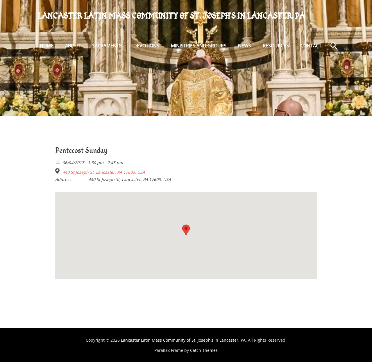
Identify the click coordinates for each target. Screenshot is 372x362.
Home (46, 45)
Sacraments (107, 45)
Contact (311, 45)
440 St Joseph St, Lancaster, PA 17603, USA (103, 172)
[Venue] (58, 171)
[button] (186, 230)
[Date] (58, 161)
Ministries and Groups (198, 45)
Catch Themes (204, 350)
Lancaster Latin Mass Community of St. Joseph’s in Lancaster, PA (183, 340)
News (244, 45)
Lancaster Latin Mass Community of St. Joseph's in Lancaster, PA (171, 15)
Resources (276, 45)
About (73, 45)
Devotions (146, 45)
